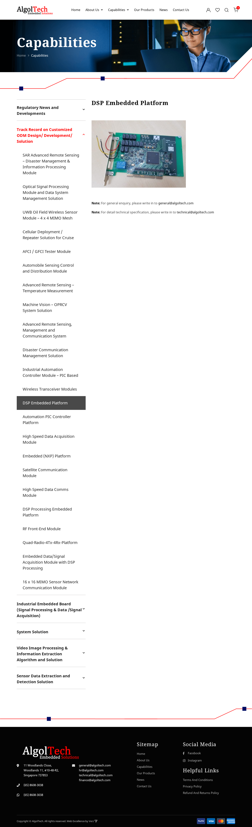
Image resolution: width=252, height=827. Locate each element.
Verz (91, 821)
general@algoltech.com (176, 203)
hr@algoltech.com (91, 770)
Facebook (194, 753)
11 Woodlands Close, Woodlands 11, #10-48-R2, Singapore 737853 (41, 770)
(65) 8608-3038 (33, 785)
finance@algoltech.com (94, 780)
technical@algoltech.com (195, 212)
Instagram (195, 760)
